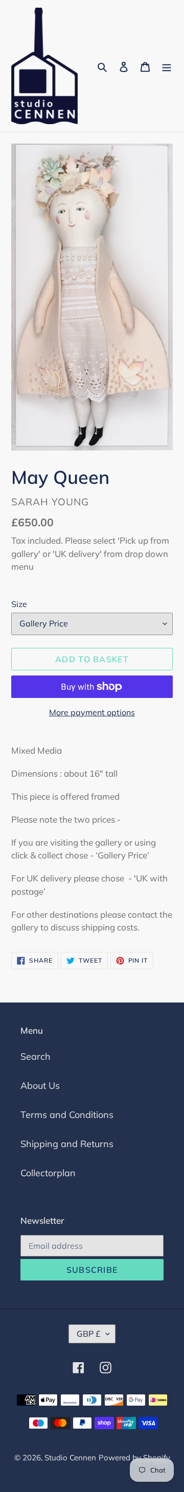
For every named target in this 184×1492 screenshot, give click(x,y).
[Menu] (166, 66)
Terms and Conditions (66, 1115)
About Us (40, 1085)
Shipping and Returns (66, 1144)
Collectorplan (48, 1173)
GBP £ (89, 1333)
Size (19, 604)
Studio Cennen (70, 1457)
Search (35, 1056)
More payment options (92, 712)
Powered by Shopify (134, 1457)
